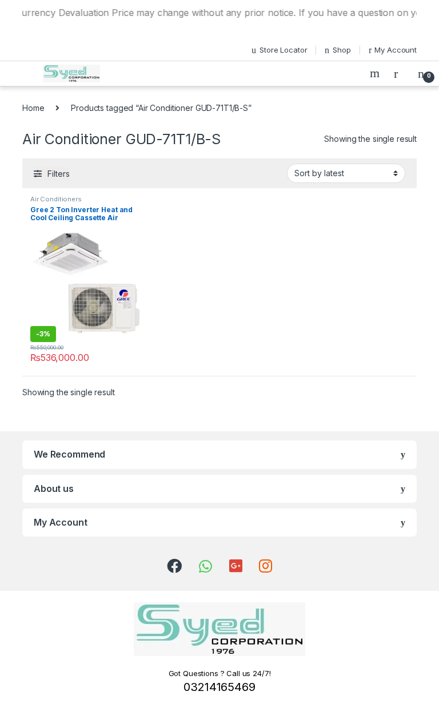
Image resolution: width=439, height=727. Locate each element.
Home (33, 108)
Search (376, 73)
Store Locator (283, 49)
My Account (395, 49)
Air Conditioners (56, 199)
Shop (341, 49)
